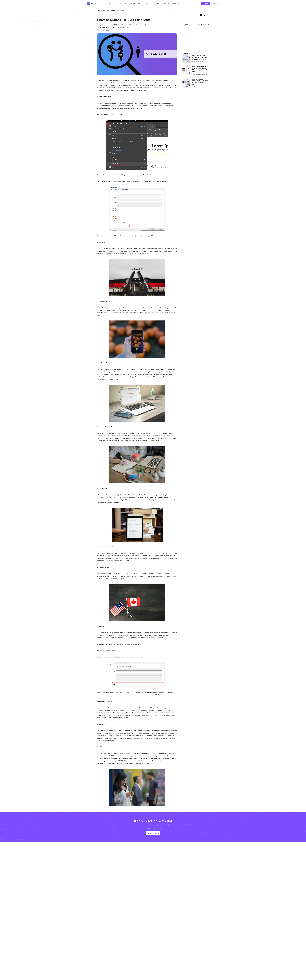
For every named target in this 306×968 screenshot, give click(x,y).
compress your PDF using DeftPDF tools (116, 235)
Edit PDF (110, 3)
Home (98, 10)
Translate (132, 3)
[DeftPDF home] (91, 3)
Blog (103, 10)
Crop (139, 3)
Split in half (148, 3)
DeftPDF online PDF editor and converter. (109, 738)
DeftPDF (99, 85)
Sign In (215, 3)
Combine (156, 3)
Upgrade (205, 3)
